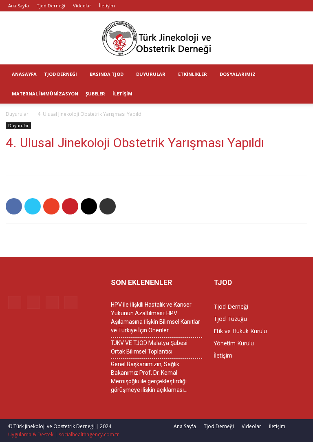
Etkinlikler (192, 74)
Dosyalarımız (238, 74)
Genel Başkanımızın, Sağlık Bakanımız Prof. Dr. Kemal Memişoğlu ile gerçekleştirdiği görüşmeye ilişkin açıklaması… (149, 377)
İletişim (107, 5)
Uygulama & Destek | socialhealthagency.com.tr (63, 434)
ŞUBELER (95, 94)
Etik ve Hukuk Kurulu (240, 331)
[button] (303, 74)
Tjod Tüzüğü (230, 319)
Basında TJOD (106, 74)
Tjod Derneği (51, 5)
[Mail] (285, 5)
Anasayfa (24, 74)
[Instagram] (272, 5)
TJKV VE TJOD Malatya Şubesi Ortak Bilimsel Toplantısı (149, 347)
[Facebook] (258, 5)
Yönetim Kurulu (234, 343)
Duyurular (150, 74)
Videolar (82, 5)
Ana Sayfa (18, 5)
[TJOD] (156, 38)
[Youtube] (299, 5)
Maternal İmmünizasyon (45, 94)
